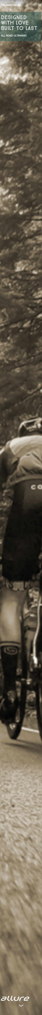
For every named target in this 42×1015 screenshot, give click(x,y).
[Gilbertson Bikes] (11, 5)
